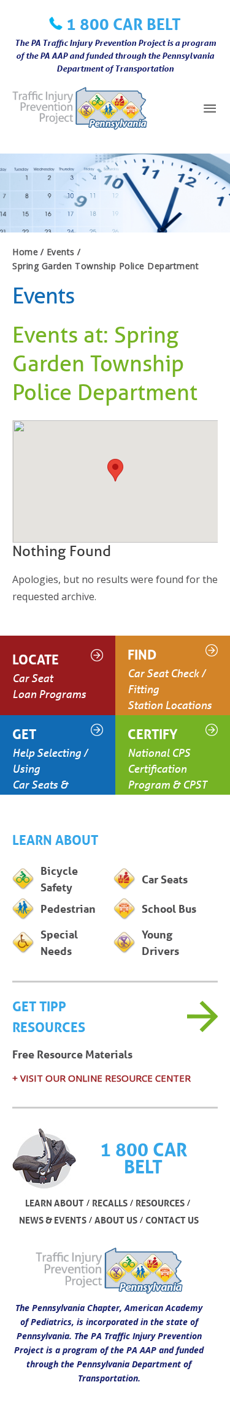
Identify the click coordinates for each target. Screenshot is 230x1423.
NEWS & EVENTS (52, 1220)
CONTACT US (172, 1220)
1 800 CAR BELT (123, 23)
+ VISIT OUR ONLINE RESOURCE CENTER (101, 1078)
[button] (115, 470)
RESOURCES (160, 1203)
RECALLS (110, 1203)
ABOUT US (115, 1220)
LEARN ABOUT (54, 1203)
